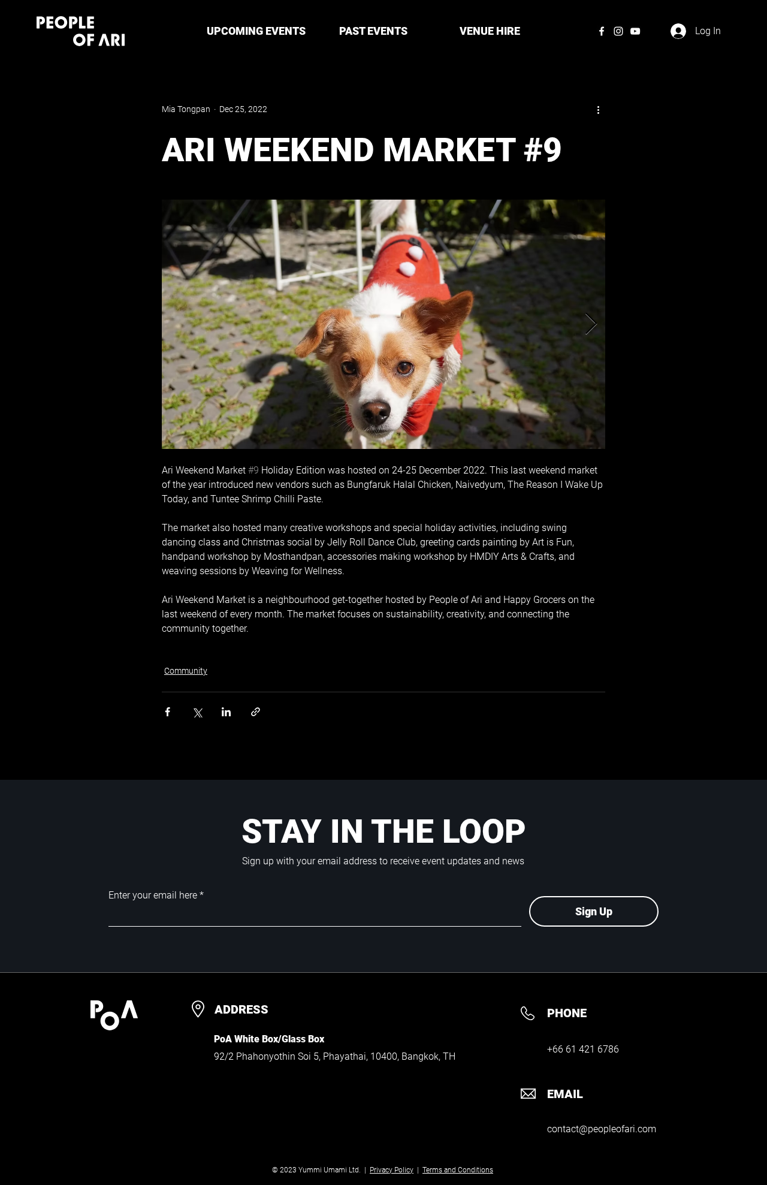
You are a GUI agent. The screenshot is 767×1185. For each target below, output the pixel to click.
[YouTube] (635, 31)
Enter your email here (152, 895)
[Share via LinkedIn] (226, 711)
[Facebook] (602, 31)
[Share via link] (255, 711)
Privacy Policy (391, 1170)
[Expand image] (383, 324)
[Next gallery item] (591, 324)
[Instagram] (618, 31)
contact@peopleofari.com (601, 1129)
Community (185, 671)
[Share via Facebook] (167, 711)
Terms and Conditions (457, 1170)
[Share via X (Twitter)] (197, 711)
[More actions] (598, 109)
